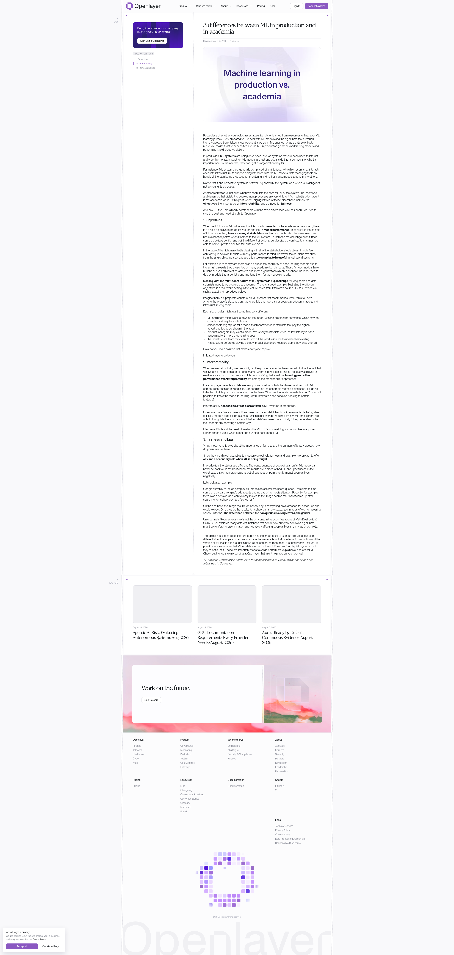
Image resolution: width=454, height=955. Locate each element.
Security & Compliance (240, 754)
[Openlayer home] (143, 6)
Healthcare (139, 754)
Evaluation (185, 754)
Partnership (281, 771)
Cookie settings (50, 946)
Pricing (261, 6)
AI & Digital (233, 750)
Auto (135, 762)
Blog (182, 785)
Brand (183, 811)
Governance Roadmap (192, 794)
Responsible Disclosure (288, 843)
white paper (236, 433)
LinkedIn (279, 785)
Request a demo (316, 6)
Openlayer (253, 553)
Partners (279, 758)
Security (279, 754)
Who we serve (204, 6)
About (224, 6)
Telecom (137, 750)
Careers (279, 750)
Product (183, 6)
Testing (184, 758)
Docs (272, 6)
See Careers (151, 700)
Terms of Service (284, 826)
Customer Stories (189, 798)
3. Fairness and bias (145, 68)
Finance (137, 745)
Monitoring (186, 750)
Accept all (22, 946)
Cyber (136, 758)
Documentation (236, 785)
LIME (276, 433)
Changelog (186, 790)
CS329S (299, 288)
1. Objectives (142, 59)
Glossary (185, 803)
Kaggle (236, 389)
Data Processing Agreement (290, 838)
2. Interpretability (144, 63)
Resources (242, 6)
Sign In (296, 6)
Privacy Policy (282, 830)
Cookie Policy (282, 834)
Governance (186, 745)
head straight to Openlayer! (241, 213)
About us (280, 745)
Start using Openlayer (152, 40)
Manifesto (185, 807)
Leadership (281, 767)
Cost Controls (187, 762)
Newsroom (281, 762)
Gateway (185, 767)
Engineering (234, 745)
